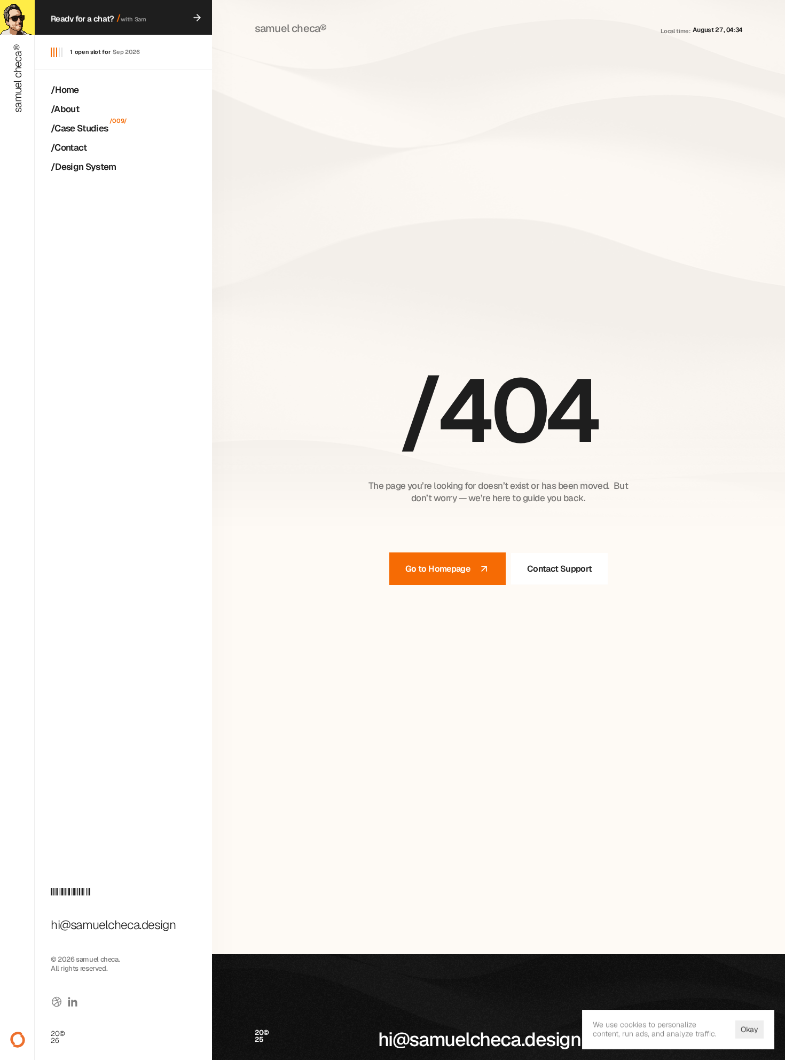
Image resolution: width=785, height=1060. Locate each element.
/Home (65, 90)
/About (65, 109)
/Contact (69, 147)
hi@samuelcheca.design (479, 1039)
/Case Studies (79, 128)
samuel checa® (18, 78)
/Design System (83, 167)
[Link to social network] (56, 1002)
